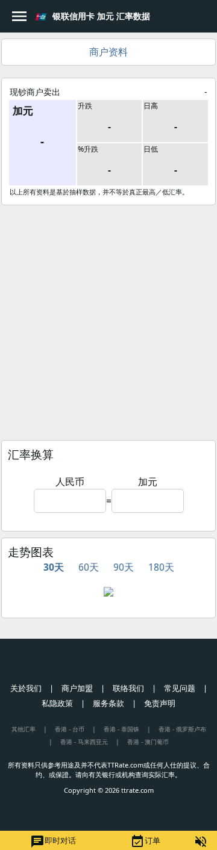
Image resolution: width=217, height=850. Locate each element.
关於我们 (26, 688)
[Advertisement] (108, 319)
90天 (123, 567)
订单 (145, 841)
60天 (88, 567)
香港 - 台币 (69, 729)
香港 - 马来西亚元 (84, 741)
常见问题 (179, 688)
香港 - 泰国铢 (121, 729)
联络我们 (128, 688)
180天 (161, 567)
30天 (53, 567)
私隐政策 (57, 703)
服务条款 (108, 703)
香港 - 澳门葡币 (148, 741)
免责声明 (159, 703)
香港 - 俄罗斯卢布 (182, 729)
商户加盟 (77, 688)
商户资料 (108, 51)
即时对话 (53, 841)
